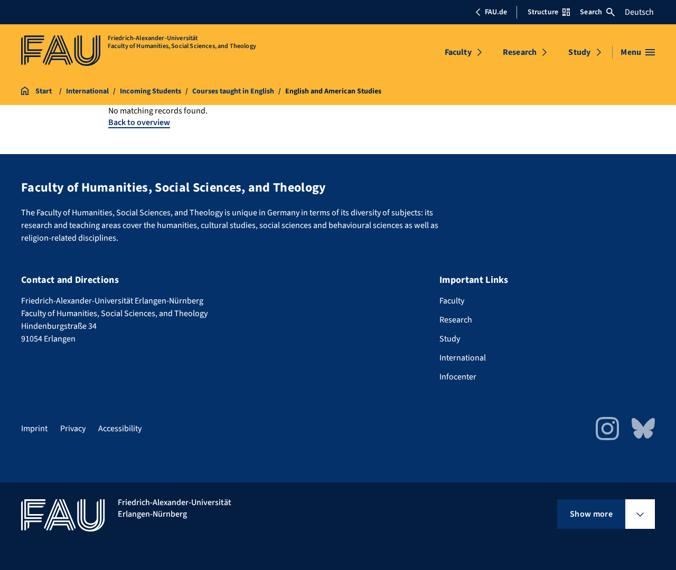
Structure (543, 12)
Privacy (73, 428)
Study (579, 52)
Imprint (34, 428)
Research (520, 52)
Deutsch (639, 12)
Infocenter (457, 377)
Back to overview (139, 122)
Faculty (458, 52)
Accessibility (120, 428)
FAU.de (496, 12)
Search (591, 12)
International (462, 358)
